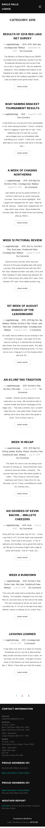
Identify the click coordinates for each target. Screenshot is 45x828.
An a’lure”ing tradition (22, 379)
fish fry (30, 246)
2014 (24, 44)
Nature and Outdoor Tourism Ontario (16, 773)
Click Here (6, 806)
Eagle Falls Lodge (10, 6)
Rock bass (16, 249)
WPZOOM (34, 822)
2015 (30, 44)
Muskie (13, 323)
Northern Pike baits (11, 389)
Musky (26, 451)
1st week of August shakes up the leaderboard (22, 310)
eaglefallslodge (12, 44)
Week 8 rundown (22, 575)
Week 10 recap (22, 442)
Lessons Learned (22, 634)
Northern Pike (10, 184)
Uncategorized (10, 47)
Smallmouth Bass (29, 249)
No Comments (26, 51)
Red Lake (37, 44)
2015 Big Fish (34, 180)
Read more (24, 86)
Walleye (21, 47)
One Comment (23, 117)
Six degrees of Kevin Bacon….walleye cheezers (22, 515)
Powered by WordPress (22, 819)
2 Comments (35, 330)
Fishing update (8, 451)
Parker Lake (36, 323)
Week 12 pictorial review (22, 240)
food (29, 525)
